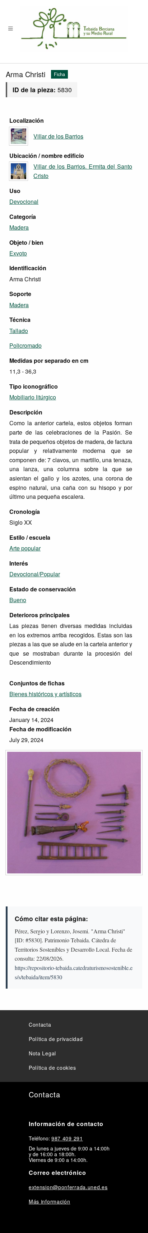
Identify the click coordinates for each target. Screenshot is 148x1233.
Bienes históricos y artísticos (45, 694)
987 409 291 (67, 1138)
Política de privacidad (56, 1038)
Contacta (40, 1024)
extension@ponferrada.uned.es (68, 1187)
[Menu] (11, 28)
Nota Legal (42, 1053)
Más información (49, 1201)
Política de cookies (52, 1067)
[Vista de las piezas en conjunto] (74, 812)
